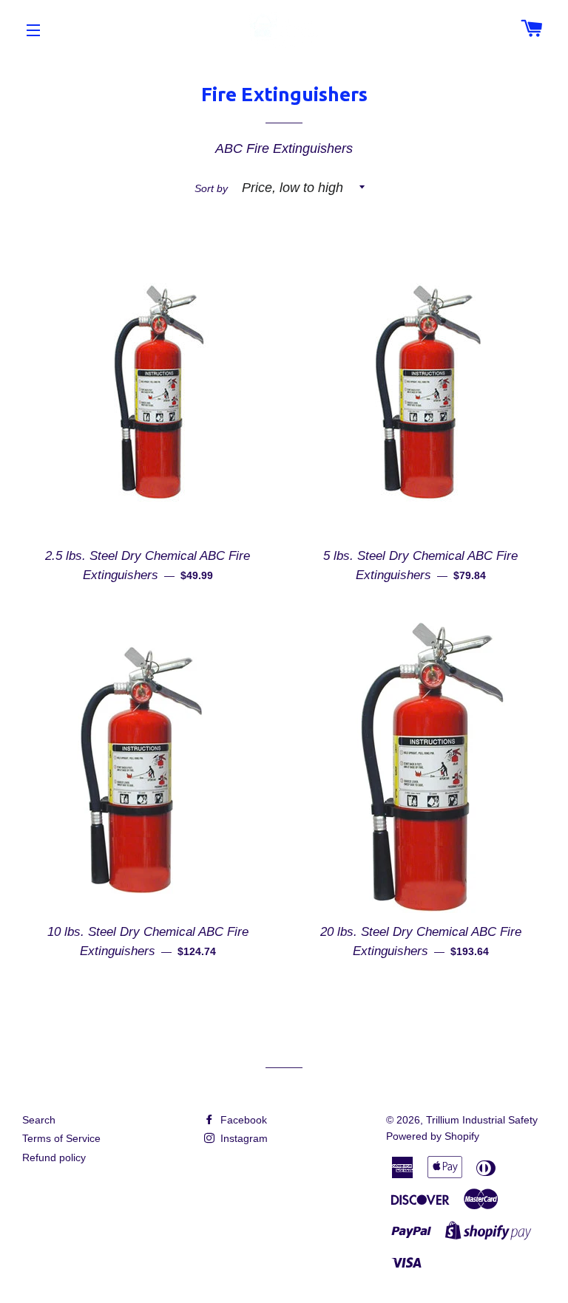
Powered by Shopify (432, 1136)
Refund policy (54, 1157)
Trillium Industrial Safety (482, 1120)
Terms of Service (61, 1138)
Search (38, 1120)
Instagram (242, 1138)
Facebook (242, 1120)
